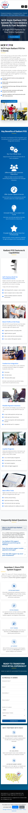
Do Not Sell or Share (17, 809)
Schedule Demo (14, 721)
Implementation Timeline (7, 713)
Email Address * (5, 693)
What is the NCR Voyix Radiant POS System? (12, 528)
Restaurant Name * (6, 681)
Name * (4, 687)
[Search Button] (22, 6)
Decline (22, 807)
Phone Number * (6, 700)
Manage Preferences (7, 809)
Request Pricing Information (9, 101)
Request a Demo (14, 37)
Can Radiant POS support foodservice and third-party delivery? (11, 542)
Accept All (15, 807)
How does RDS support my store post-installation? (12, 554)
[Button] (26, 6)
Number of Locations (7, 707)
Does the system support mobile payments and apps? (12, 549)
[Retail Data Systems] (5, 4)
